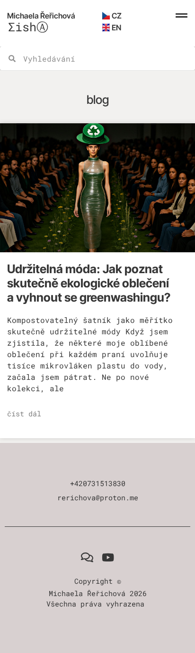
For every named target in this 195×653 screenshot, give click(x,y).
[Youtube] (108, 558)
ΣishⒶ (28, 27)
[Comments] (87, 558)
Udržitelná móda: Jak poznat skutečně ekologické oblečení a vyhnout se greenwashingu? (88, 283)
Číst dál (24, 413)
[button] (181, 16)
